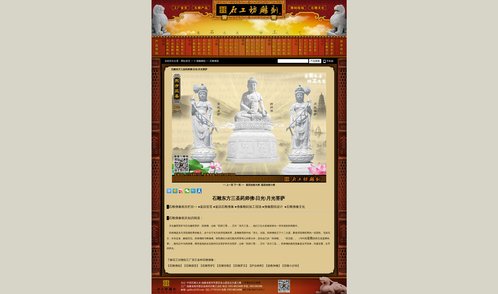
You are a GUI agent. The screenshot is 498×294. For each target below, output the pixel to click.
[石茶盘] (310, 55)
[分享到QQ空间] (175, 191)
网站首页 (185, 61)
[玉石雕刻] (300, 55)
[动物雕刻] (172, 55)
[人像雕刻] (177, 55)
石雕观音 (191, 265)
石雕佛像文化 (295, 206)
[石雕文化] (317, 10)
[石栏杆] (236, 55)
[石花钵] (252, 55)
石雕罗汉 (240, 265)
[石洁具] (315, 55)
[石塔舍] (231, 55)
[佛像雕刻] (194, 55)
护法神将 (256, 265)
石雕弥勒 (223, 265)
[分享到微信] (187, 191)
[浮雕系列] (209, 55)
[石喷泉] (247, 55)
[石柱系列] (204, 55)
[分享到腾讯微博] (193, 191)
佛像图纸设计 (273, 206)
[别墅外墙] (274, 55)
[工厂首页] (181, 10)
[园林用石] (182, 55)
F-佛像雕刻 (200, 61)
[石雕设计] (327, 55)
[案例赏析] (332, 55)
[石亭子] (226, 55)
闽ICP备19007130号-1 (254, 289)
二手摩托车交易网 (251, 282)
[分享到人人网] (199, 191)
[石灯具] (257, 55)
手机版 (329, 61)
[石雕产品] (201, 10)
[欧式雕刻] (279, 55)
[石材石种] (289, 55)
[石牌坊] (221, 55)
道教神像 (272, 265)
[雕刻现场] (297, 10)
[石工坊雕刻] (249, 19)
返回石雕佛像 (224, 206)
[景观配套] (284, 55)
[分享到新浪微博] (181, 191)
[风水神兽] (167, 55)
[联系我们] (341, 55)
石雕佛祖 (214, 61)
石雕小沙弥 (290, 265)
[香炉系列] (199, 55)
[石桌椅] (262, 55)
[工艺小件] (304, 55)
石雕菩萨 (207, 265)
